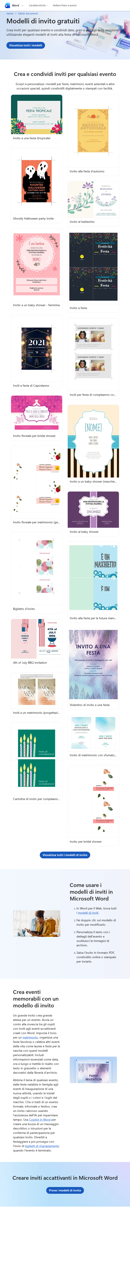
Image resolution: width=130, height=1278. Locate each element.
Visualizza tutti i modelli (25, 45)
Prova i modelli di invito (65, 1190)
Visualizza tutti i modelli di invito (65, 855)
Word (15, 5)
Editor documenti (28, 13)
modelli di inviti (88, 913)
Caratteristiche (37, 5)
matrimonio (30, 1037)
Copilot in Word (40, 1119)
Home (10, 13)
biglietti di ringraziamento (42, 1146)
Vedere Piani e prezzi (65, 5)
